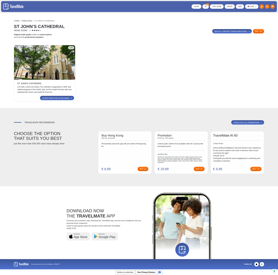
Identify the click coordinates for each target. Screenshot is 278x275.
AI (206, 5)
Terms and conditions (46, 264)
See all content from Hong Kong (230, 31)
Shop (196, 6)
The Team (216, 6)
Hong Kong (27, 21)
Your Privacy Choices (146, 272)
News (229, 6)
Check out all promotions (246, 123)
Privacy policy (35, 264)
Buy (257, 31)
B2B (240, 6)
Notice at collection (125, 272)
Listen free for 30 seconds (56, 98)
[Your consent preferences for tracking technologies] (274, 271)
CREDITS (57, 264)
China (16, 21)
